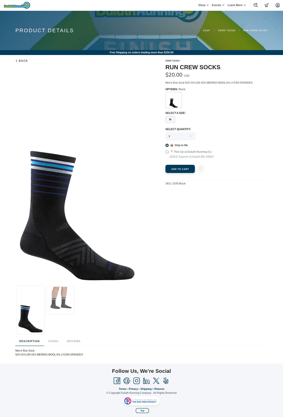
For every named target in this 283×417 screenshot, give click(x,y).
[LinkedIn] (146, 381)
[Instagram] (137, 381)
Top (142, 410)
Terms (122, 389)
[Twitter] (156, 381)
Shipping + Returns (152, 389)
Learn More (235, 5)
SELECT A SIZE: (175, 113)
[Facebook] (117, 381)
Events (216, 5)
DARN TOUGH (227, 30)
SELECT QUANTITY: (178, 129)
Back (23, 60)
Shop (201, 5)
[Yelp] (166, 381)
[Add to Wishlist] (200, 168)
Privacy (133, 389)
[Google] (127, 381)
